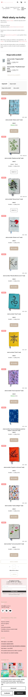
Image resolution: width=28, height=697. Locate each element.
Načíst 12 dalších (14, 562)
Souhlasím (7, 693)
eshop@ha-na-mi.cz (6, 606)
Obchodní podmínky (6, 627)
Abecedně (16, 88)
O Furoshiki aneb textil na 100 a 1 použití (11, 650)
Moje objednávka (5, 631)
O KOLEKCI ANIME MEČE (7, 643)
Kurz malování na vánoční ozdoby (9, 652)
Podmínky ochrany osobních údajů (9, 629)
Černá (16, 164)
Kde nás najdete (5, 623)
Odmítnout (20, 693)
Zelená (12, 164)
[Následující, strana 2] (14, 567)
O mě (2, 625)
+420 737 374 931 (5, 607)
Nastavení (13, 688)
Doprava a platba (5, 622)
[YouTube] (10, 610)
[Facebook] (3, 610)
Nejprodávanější (6, 88)
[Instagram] (6, 610)
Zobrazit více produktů (13, 75)
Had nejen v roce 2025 (7, 648)
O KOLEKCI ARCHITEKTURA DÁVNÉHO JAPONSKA (13, 646)
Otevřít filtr (5, 93)
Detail (13, 172)
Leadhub (16, 596)
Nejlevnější (13, 84)
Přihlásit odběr (14, 591)
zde (2, 684)
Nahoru (15, 574)
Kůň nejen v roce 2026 (6, 641)
